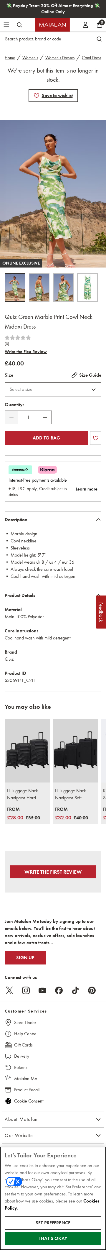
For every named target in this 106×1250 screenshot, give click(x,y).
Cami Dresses (93, 57)
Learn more (86, 489)
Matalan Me (25, 1078)
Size (9, 375)
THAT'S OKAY (53, 1238)
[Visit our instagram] (26, 990)
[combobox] (53, 389)
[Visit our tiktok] (75, 990)
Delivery (21, 1056)
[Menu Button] (6, 24)
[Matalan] (52, 25)
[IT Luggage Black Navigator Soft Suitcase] (75, 751)
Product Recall (26, 1089)
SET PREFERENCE (53, 1223)
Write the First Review (26, 351)
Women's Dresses (59, 57)
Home (10, 57)
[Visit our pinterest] (92, 990)
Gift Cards (23, 1045)
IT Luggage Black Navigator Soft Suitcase (70, 794)
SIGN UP (25, 958)
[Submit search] (19, 24)
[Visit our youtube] (42, 990)
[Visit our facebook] (59, 990)
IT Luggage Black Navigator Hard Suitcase (22, 794)
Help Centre (25, 1033)
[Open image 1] (15, 287)
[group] (23, 814)
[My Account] (85, 24)
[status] (28, 417)
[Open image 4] (87, 287)
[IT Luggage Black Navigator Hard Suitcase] (27, 751)
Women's (30, 57)
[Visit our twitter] (9, 990)
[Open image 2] (39, 287)
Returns (20, 1067)
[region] (53, 1198)
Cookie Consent (28, 1101)
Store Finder (25, 1022)
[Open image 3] (63, 287)
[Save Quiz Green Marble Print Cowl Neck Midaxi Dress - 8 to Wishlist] (36, 96)
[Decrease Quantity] (11, 417)
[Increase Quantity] (45, 417)
